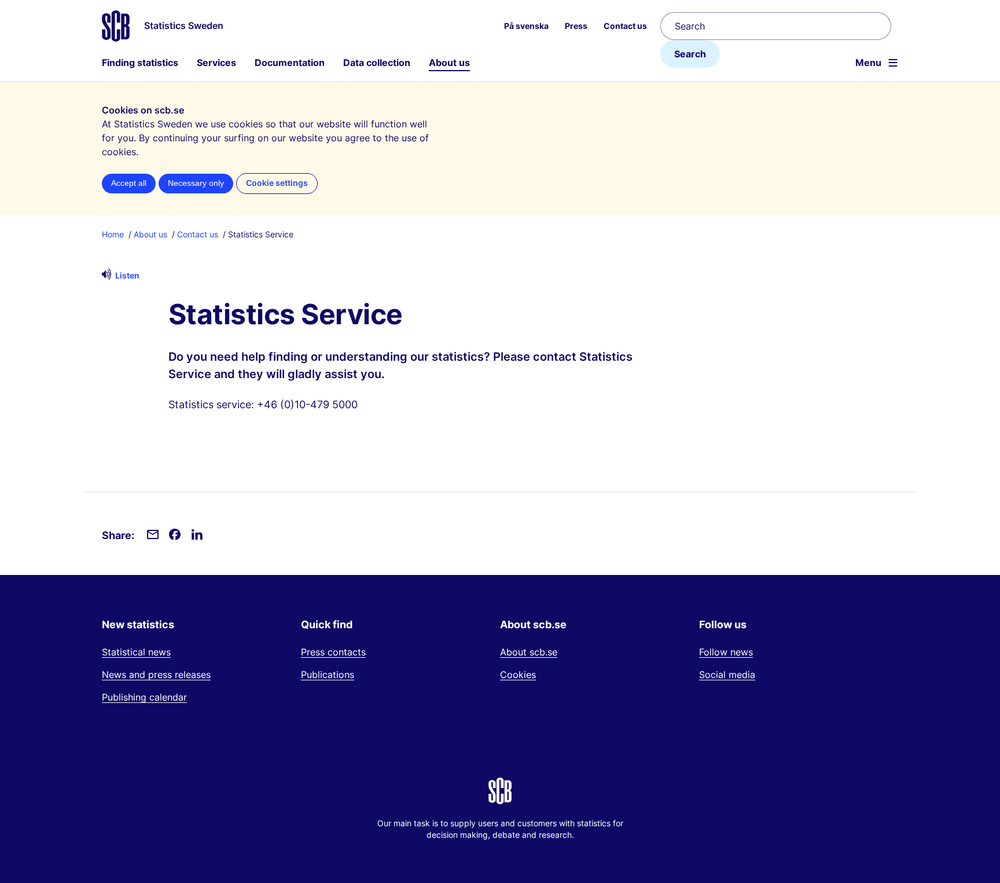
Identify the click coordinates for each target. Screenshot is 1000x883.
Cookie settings (277, 183)
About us (449, 62)
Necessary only (196, 183)
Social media (727, 674)
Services (216, 62)
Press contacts (333, 652)
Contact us (197, 234)
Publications (327, 674)
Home (113, 234)
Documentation (290, 62)
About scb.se (528, 652)
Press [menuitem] (576, 26)
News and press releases (156, 674)
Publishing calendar (144, 697)
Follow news (726, 652)
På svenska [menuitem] (526, 26)
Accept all (128, 183)
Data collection (376, 62)
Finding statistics (140, 62)
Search (690, 54)
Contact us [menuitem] (625, 26)
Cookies (518, 674)
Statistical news (136, 652)
